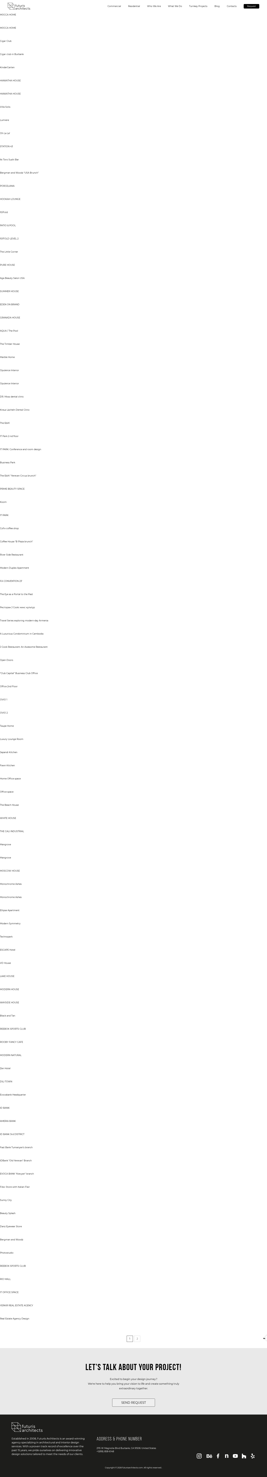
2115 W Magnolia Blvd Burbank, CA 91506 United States (126, 1448)
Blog (217, 6)
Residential (134, 6)
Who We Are (154, 6)
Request (251, 6)
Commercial (114, 6)
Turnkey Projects (198, 6)
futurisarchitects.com (132, 1467)
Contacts (232, 6)
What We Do (175, 6)
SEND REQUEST (133, 1402)
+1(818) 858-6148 (105, 1451)
